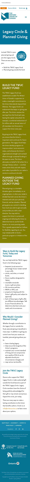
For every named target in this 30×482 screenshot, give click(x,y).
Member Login (22, 8)
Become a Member (12, 8)
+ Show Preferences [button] (5, 2)
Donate (3, 8)
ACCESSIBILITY (14, 423)
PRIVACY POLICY (10, 425)
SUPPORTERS (18, 425)
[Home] (9, 16)
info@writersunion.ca (10, 408)
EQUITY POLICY (5, 423)
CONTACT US (23, 423)
